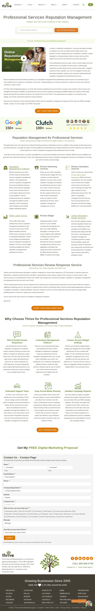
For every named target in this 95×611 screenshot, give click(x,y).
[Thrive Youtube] (84, 558)
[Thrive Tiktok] (91, 558)
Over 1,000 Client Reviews (77, 125)
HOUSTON (27, 599)
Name (6, 464)
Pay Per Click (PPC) (25, 511)
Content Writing (33, 514)
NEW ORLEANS (65, 599)
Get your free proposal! (79, 601)
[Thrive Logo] (7, 5)
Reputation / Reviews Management (16, 514)
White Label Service (18, 216)
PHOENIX (63, 596)
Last (49, 470)
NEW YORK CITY (48, 602)
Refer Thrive (50, 607)
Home (31, 41)
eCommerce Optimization (65, 516)
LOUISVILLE (46, 599)
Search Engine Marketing (47, 516)
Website (6, 494)
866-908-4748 (84, 4)
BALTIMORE (10, 599)
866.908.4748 (86, 563)
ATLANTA (9, 593)
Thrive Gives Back (84, 567)
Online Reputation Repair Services (79, 217)
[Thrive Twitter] (76, 558)
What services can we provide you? (17, 508)
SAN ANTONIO (83, 596)
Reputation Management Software (19, 167)
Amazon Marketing (79, 514)
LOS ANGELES (47, 596)
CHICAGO (9, 602)
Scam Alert (75, 607)
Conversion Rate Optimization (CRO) (65, 511)
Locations (40, 607)
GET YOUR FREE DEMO (47, 111)
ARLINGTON (10, 590)
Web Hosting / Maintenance (63, 514)
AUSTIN (8, 596)
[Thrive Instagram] (87, 558)
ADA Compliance (23, 516)
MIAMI (62, 590)
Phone (7, 481)
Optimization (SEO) (11, 511)
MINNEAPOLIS (65, 593)
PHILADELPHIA (83, 590)
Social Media (38, 511)
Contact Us (71, 567)
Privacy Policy (65, 607)
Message (7, 520)
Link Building (34, 516)
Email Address (9, 474)
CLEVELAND (28, 590)
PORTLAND (82, 593)
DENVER (27, 596)
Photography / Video (47, 514)
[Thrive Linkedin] (80, 558)
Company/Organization (12, 488)
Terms (57, 607)
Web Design (47, 511)
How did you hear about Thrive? (15, 529)
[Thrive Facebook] (72, 558)
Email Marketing (10, 516)
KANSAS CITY (47, 590)
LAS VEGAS (46, 593)
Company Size (9, 501)
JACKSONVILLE (29, 602)
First (6, 470)
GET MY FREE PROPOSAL (66, 30)
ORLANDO (63, 602)
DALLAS (27, 593)
